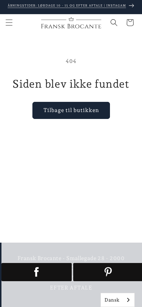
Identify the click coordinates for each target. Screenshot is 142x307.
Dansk (112, 300)
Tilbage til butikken (71, 110)
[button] (9, 23)
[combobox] (117, 300)
